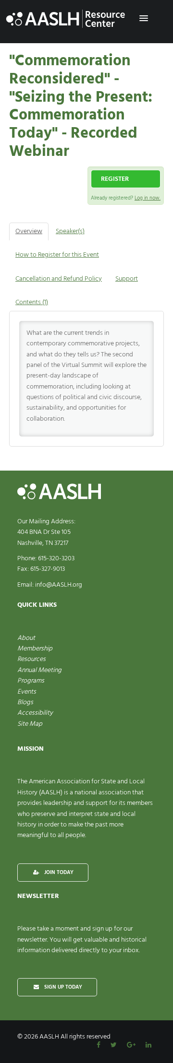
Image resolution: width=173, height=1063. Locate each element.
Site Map (29, 724)
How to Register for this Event (57, 254)
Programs (30, 680)
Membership (34, 648)
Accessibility (35, 713)
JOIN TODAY (58, 872)
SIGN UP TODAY (62, 987)
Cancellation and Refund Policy (58, 278)
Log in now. (148, 198)
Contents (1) (31, 302)
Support (126, 278)
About (26, 638)
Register (115, 179)
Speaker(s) (70, 231)
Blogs (25, 702)
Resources (31, 659)
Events (26, 691)
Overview (28, 231)
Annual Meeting (39, 670)
